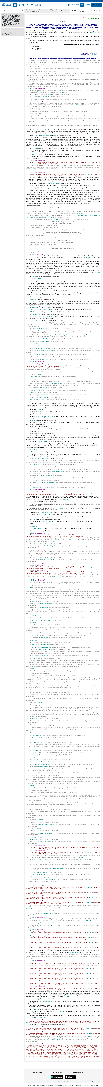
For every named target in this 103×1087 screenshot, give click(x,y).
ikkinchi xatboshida (36, 618)
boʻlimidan (57, 219)
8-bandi (34, 169)
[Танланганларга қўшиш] (19, 5)
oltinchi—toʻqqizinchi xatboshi (39, 348)
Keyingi (32, 77)
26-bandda (33, 449)
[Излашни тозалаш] (22, 10)
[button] (12, 20)
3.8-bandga (35, 154)
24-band (34, 877)
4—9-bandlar (34, 307)
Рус (73, 5)
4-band (33, 502)
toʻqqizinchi (33, 458)
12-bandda (33, 615)
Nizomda (96, 133)
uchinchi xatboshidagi (46, 316)
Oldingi (32, 160)
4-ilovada (40, 819)
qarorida (65, 92)
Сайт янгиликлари (57, 1072)
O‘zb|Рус (87, 5)
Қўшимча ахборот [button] (82, 10)
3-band (32, 299)
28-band (34, 357)
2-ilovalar (36, 320)
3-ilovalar (51, 94)
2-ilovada (40, 431)
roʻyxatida (80, 213)
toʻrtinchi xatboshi (55, 183)
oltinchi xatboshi (45, 341)
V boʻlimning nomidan (39, 874)
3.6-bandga (35, 148)
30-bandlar (37, 658)
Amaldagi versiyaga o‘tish (93, 18)
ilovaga (60, 36)
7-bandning (35, 557)
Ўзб (77, 5)
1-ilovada (39, 409)
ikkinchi (32, 645)
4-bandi (49, 81)
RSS (93, 1072)
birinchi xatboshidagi (46, 339)
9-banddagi (35, 99)
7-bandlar (36, 94)
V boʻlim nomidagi (36, 390)
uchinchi (32, 620)
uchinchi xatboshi (43, 290)
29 (31, 658)
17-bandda (33, 635)
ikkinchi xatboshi (44, 97)
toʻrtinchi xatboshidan (57, 868)
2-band (32, 433)
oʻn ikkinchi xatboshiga (47, 416)
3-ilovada (39, 702)
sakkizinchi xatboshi (36, 452)
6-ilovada (40, 837)
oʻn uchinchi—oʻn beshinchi (81, 215)
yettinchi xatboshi (44, 388)
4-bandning (35, 911)
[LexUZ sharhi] (28, 5)
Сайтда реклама (77, 1072)
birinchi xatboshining (37, 625)
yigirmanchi (96, 215)
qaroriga (91, 32)
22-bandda (35, 343)
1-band (33, 276)
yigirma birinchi (31, 217)
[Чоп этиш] (45, 5)
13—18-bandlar (34, 314)
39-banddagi (34, 399)
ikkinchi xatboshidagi (45, 309)
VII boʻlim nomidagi (38, 354)
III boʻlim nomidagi (36, 312)
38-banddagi (35, 487)
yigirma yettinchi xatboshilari (47, 217)
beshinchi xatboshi (63, 188)
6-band (34, 467)
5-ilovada (40, 828)
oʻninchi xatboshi (45, 458)
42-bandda (34, 526)
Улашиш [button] (97, 10)
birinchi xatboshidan (45, 656)
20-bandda (33, 640)
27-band (32, 392)
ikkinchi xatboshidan (45, 603)
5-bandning (35, 543)
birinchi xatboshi (45, 135)
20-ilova (39, 1024)
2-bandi (78, 105)
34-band (34, 519)
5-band (32, 379)
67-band (33, 420)
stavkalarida (40, 64)
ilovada (39, 278)
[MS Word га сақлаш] (40, 5)
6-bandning (35, 923)
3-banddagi (34, 376)
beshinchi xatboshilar (45, 647)
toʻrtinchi (52, 188)
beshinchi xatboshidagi (46, 372)
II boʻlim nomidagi (35, 297)
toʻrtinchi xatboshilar (44, 620)
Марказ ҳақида (37, 1072)
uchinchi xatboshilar (43, 645)
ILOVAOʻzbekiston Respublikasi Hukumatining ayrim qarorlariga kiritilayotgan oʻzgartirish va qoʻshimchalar (10, 32)
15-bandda (33, 622)
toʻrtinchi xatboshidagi (57, 471)
